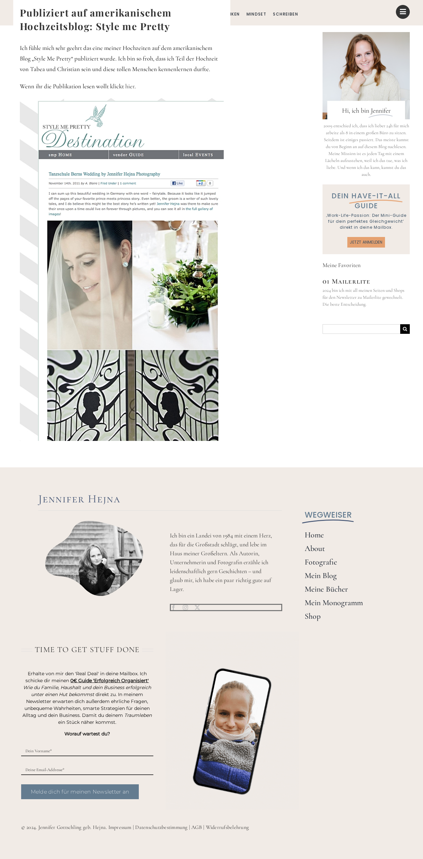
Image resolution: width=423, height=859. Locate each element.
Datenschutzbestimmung (161, 827)
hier (130, 86)
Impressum (120, 827)
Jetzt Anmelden (366, 242)
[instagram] (185, 607)
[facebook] (173, 607)
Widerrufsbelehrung (227, 827)
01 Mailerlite (346, 281)
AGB (196, 827)
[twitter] (197, 607)
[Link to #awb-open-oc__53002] (403, 12)
